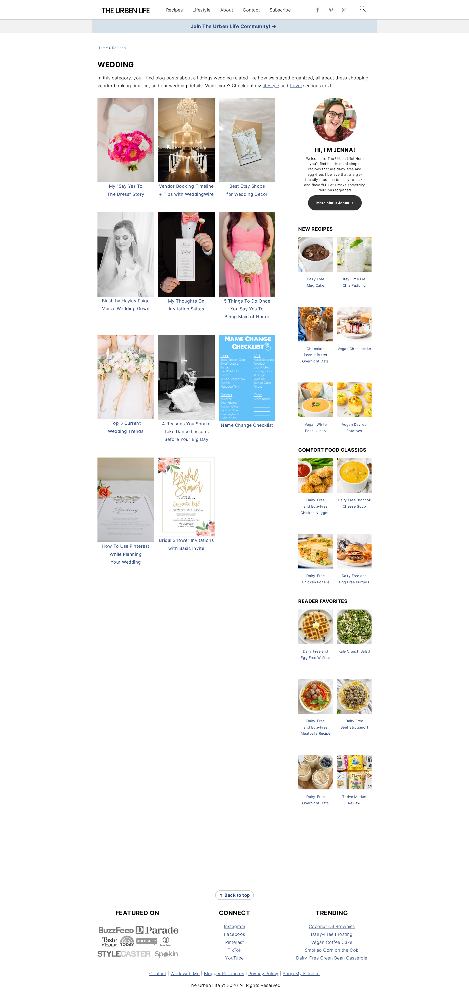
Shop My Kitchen (301, 973)
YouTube (234, 957)
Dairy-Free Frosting (332, 934)
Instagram (234, 926)
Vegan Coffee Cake (331, 942)
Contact (251, 9)
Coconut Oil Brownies (332, 926)
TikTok (234, 950)
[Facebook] (317, 10)
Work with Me (185, 973)
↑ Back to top (234, 895)
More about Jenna (332, 203)
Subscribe (280, 9)
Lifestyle (201, 9)
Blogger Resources (224, 973)
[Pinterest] (331, 10)
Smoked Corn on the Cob (332, 950)
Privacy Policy (263, 973)
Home (102, 48)
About (226, 9)
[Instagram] (344, 10)
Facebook (234, 934)
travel (296, 85)
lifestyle (271, 85)
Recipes (174, 9)
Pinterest (234, 942)
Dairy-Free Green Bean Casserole (331, 957)
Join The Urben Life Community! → (234, 26)
